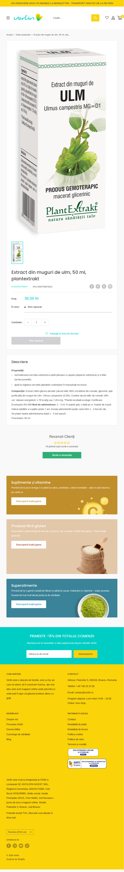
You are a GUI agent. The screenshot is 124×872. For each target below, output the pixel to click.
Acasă (9, 34)
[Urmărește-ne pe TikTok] (27, 846)
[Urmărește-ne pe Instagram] (15, 846)
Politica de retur (76, 739)
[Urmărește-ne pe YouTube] (21, 846)
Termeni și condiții (77, 744)
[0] (120, 18)
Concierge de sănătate (18, 734)
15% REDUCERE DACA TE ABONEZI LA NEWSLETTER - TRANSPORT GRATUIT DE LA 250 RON (62, 3)
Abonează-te (85, 654)
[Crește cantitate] (45, 322)
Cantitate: (16, 322)
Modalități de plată (77, 724)
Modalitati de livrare (78, 729)
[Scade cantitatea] (28, 322)
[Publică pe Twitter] (104, 286)
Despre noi (12, 719)
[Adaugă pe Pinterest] (98, 286)
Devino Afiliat (13, 729)
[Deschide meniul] (8, 18)
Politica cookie (75, 734)
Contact (72, 719)
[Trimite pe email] (110, 286)
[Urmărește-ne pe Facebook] (8, 846)
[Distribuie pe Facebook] (91, 286)
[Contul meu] (113, 18)
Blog (8, 739)
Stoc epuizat (36, 340)
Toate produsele (23, 34)
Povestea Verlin (14, 724)
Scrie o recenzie (62, 455)
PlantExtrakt (19, 286)
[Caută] (95, 17)
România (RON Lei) (17, 832)
